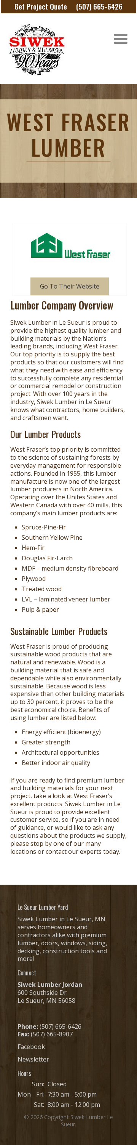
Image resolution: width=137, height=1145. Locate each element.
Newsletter (33, 1059)
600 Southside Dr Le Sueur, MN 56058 (46, 996)
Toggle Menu (120, 39)
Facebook (31, 1046)
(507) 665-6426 (99, 6)
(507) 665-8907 (52, 1034)
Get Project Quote (40, 6)
